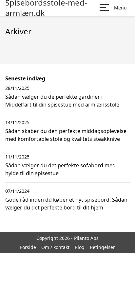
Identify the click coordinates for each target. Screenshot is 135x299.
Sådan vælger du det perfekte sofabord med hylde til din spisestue (60, 169)
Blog (80, 247)
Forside (28, 247)
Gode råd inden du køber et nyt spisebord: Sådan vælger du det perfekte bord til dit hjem (66, 203)
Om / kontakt (55, 247)
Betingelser (102, 247)
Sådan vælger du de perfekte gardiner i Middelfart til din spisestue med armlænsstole (62, 100)
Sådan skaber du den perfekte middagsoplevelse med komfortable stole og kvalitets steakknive (65, 134)
